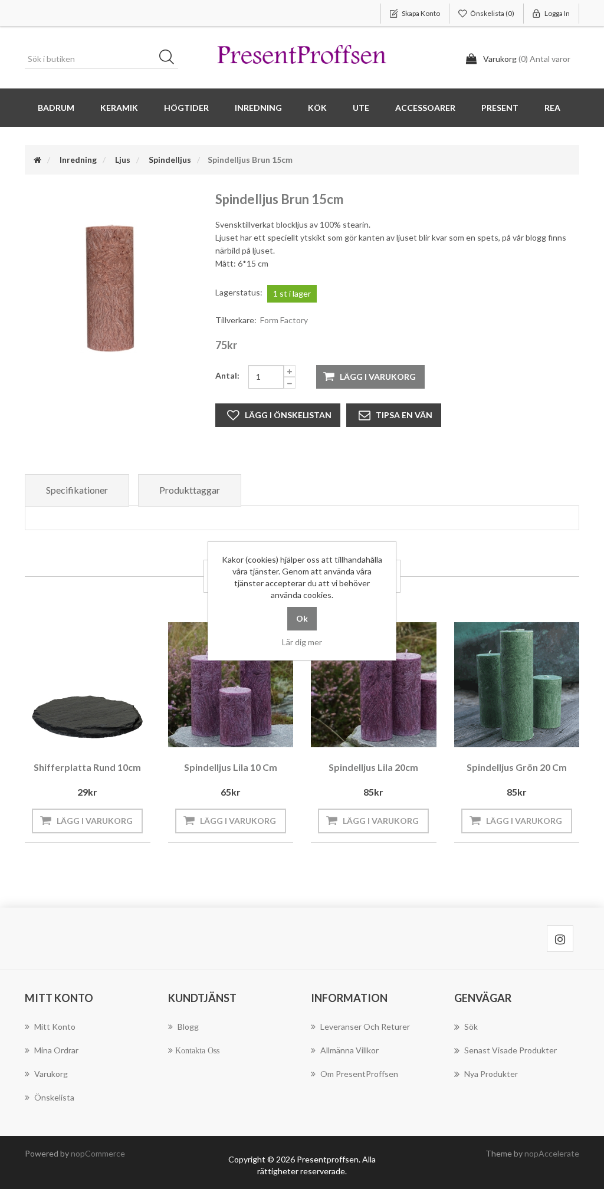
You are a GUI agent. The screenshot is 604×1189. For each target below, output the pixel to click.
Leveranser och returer (365, 1027)
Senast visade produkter (510, 1050)
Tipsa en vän (404, 415)
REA (552, 108)
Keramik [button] (119, 108)
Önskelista (54, 1097)
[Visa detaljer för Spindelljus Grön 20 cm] (517, 685)
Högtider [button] (186, 108)
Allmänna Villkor (349, 1050)
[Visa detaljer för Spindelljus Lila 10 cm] (231, 685)
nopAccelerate (551, 1153)
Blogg (188, 1027)
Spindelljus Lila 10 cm (230, 767)
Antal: (227, 375)
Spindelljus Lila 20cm (373, 767)
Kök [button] (317, 108)
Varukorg (51, 1074)
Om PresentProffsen (359, 1074)
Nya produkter (491, 1074)
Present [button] (499, 108)
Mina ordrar (56, 1050)
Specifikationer (77, 489)
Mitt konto (55, 1027)
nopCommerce (98, 1153)
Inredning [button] (258, 108)
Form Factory (284, 320)
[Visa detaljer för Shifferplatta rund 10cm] (87, 685)
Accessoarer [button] (425, 108)
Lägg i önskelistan (288, 415)
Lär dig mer (302, 642)
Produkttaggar (189, 489)
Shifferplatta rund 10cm (87, 767)
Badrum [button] (56, 108)
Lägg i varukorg (378, 377)
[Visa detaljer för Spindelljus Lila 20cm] (373, 685)
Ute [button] (361, 108)
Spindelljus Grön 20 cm (517, 767)
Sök (170, 59)
